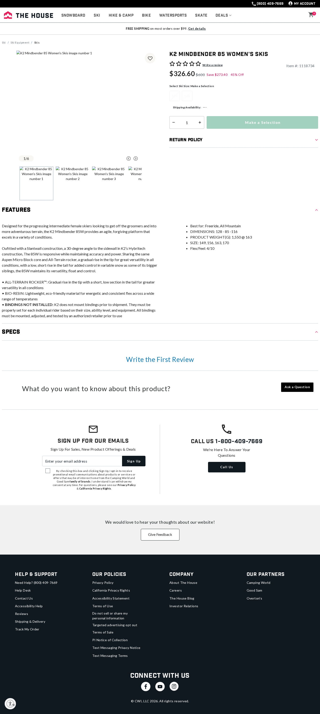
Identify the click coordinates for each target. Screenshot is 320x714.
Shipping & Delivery (30, 621)
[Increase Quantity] (201, 122)
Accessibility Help (29, 606)
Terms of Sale (102, 632)
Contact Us (24, 598)
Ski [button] (97, 15)
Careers (175, 590)
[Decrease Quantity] (172, 122)
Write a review (212, 65)
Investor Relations (183, 606)
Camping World (258, 583)
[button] (223, 15)
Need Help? (36, 583)
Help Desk (23, 590)
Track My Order (27, 629)
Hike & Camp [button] (121, 15)
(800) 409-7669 (270, 4)
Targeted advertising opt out (115, 625)
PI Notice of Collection (110, 640)
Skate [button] (201, 15)
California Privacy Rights (111, 590)
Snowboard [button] (73, 15)
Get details (197, 28)
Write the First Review (160, 359)
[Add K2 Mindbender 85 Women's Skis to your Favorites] (150, 58)
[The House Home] (28, 14)
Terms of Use (102, 606)
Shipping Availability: (187, 107)
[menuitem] (73, 15)
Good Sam (254, 590)
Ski (4, 42)
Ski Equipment (20, 42)
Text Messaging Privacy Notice (116, 648)
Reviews (21, 614)
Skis (37, 42)
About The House (183, 583)
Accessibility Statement (111, 598)
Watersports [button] (173, 15)
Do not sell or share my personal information (110, 615)
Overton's (254, 598)
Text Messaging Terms (110, 656)
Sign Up (134, 461)
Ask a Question (297, 387)
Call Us (226, 467)
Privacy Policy (103, 583)
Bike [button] (146, 15)
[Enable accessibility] (10, 703)
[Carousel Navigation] (112, 158)
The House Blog (181, 598)
